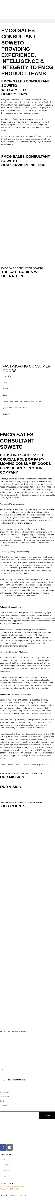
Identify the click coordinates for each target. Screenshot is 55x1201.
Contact (6, 1176)
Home (5, 1159)
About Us (6, 1170)
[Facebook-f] (3, 1147)
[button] (27, 21)
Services (6, 1165)
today (46, 764)
